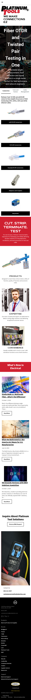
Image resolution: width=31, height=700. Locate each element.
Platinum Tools (5, 650)
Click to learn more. (15, 690)
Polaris (3, 631)
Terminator (4, 636)
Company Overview (6, 663)
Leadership (4, 661)
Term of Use (10, 697)
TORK (2, 634)
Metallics (3, 641)
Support (3, 674)
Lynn (2, 647)
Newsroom (4, 670)
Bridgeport (4, 629)
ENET (2, 652)
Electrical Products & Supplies (9, 623)
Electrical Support (6, 677)
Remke (3, 643)
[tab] (6, 91)
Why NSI (3, 659)
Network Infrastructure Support (9, 679)
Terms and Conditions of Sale (19, 697)
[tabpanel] (15, 155)
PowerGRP (4, 645)
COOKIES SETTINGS (6, 695)
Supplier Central (5, 668)
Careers (3, 665)
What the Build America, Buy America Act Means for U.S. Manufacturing (13, 442)
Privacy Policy (3, 697)
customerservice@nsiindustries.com (9, 613)
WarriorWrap (4, 638)
